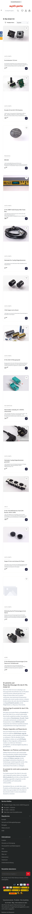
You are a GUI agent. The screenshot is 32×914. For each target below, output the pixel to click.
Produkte (16, 900)
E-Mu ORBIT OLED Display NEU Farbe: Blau (14, 210)
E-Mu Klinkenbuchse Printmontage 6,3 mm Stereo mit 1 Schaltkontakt (15, 662)
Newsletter (5, 851)
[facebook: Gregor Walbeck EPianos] (1, 32)
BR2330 (6, 160)
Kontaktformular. (17, 812)
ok (28, 873)
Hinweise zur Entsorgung (8, 843)
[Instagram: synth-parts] (1, 35)
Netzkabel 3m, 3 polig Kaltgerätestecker (15, 260)
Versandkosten (6, 907)
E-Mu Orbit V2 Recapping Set (12, 360)
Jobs (3, 848)
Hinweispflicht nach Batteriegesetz (11, 846)
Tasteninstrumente (8, 900)
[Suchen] (18, 10)
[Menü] (1, 10)
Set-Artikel (8, 902)
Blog (13, 902)
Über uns (4, 854)
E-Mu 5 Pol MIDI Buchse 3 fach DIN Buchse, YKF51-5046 (13, 511)
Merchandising (24, 900)
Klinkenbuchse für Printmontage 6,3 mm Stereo (15, 611)
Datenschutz (5, 857)
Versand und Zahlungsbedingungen (11, 822)
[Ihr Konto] (26, 11)
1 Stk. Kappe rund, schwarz (11, 310)
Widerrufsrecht (6, 828)
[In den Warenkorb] (26, 68)
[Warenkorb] (29, 11)
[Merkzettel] (22, 11)
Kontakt (4, 819)
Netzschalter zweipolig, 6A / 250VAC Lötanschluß (14, 410)
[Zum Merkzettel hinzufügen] (26, 28)
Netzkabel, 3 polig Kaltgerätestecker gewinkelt (14, 461)
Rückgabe (4, 825)
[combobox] (10, 10)
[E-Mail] (1, 38)
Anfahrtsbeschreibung (8, 862)
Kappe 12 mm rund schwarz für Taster (14, 561)
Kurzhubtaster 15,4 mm (10, 60)
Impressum (5, 859)
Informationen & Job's (21, 902)
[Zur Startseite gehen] (16, 6)
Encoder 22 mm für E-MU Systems (13, 110)
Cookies (4, 840)
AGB (3, 830)
